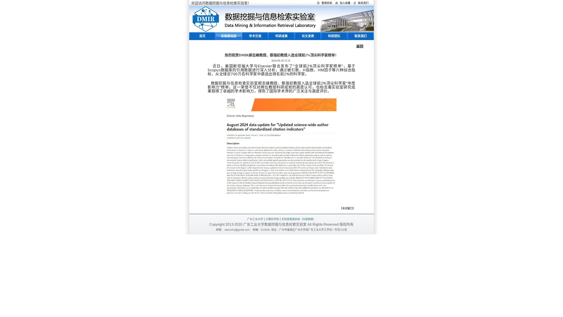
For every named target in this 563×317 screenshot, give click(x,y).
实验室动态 (228, 36)
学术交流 (255, 36)
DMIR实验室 (281, 19)
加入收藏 (345, 3)
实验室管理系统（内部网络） (299, 219)
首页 (202, 36)
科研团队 (334, 36)
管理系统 (327, 3)
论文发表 (308, 36)
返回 (359, 46)
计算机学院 (272, 219)
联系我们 (363, 3)
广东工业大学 (255, 219)
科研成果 (281, 36)
